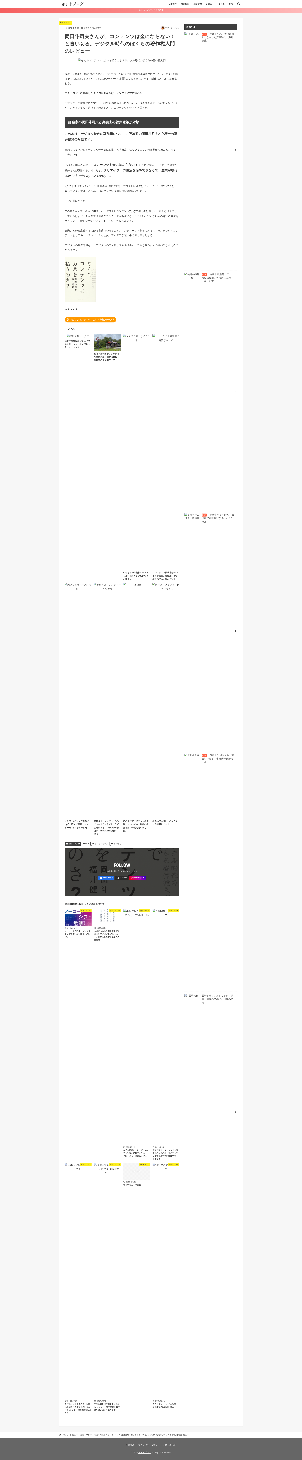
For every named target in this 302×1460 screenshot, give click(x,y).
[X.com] (122, 878)
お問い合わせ (169, 1445)
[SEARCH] (239, 4)
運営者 (131, 1445)
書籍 (231, 4)
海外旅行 (185, 4)
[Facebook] (106, 878)
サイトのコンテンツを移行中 (151, 10)
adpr (87, 844)
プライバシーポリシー (148, 1445)
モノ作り (117, 844)
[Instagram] (137, 878)
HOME (65, 1435)
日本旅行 (172, 4)
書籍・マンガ (65, 22)
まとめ (221, 4)
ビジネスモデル (101, 844)
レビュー (210, 4)
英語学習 (197, 4)
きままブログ (73, 4)
